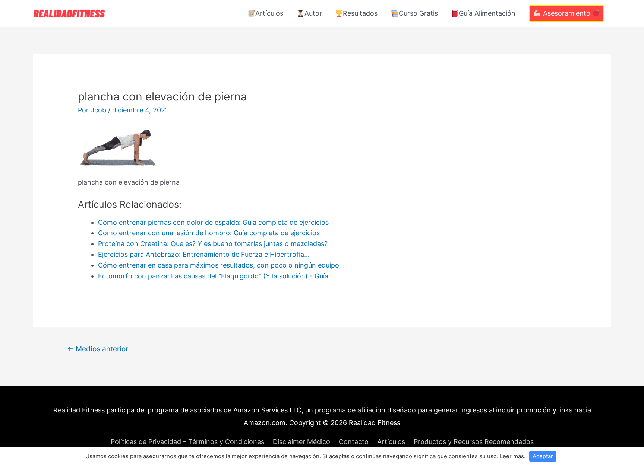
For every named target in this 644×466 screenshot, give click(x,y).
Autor (313, 13)
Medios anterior (97, 348)
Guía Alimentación (487, 13)
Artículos (269, 13)
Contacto (354, 442)
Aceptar (543, 456)
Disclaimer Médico (301, 442)
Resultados (360, 13)
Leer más (512, 456)
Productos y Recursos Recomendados (474, 442)
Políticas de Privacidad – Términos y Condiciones (187, 442)
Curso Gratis (418, 13)
